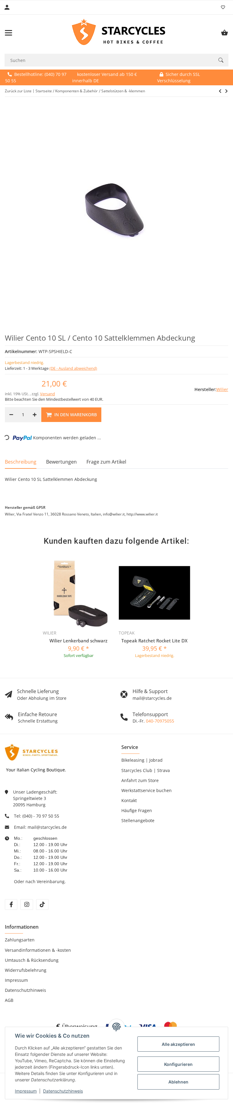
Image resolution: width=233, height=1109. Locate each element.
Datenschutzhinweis (63, 1091)
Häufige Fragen (136, 810)
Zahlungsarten (20, 940)
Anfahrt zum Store (140, 780)
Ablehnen (178, 1081)
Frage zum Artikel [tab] (106, 461)
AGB (9, 1000)
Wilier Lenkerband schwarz (78, 641)
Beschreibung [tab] (20, 461)
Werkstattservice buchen (146, 790)
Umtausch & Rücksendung (32, 960)
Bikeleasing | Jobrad (142, 760)
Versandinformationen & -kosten (38, 950)
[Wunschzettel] (223, 7)
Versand (47, 393)
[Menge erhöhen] (34, 414)
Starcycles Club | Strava (145, 770)
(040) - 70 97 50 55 (40, 816)
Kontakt (129, 800)
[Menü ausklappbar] (8, 32)
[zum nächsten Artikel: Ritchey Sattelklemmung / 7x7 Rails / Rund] (220, 91)
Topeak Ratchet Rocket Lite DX (154, 641)
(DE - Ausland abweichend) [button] (73, 368)
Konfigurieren (178, 1064)
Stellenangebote (137, 820)
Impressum (26, 1091)
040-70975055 (160, 721)
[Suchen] (220, 60)
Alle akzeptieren (178, 1044)
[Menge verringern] (11, 414)
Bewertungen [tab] (61, 461)
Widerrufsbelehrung (25, 970)
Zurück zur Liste (18, 91)
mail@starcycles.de (47, 827)
